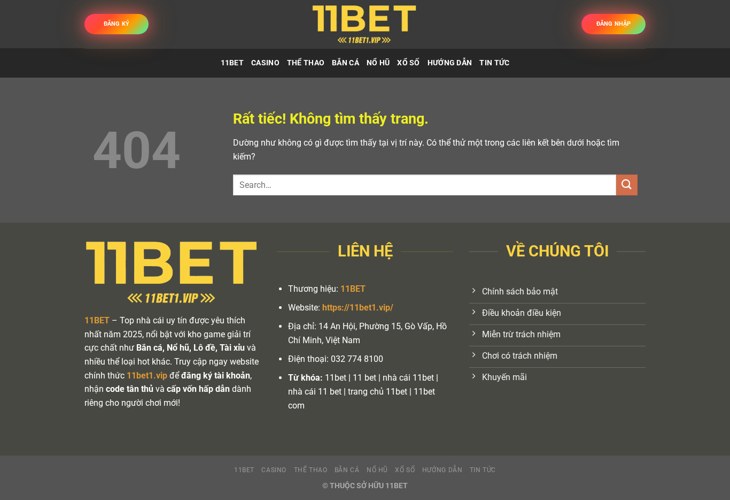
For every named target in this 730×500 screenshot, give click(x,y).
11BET (232, 62)
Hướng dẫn (450, 62)
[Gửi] (627, 185)
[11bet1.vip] (365, 24)
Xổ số (408, 62)
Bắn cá (345, 62)
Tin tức (494, 62)
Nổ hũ (378, 62)
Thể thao (305, 62)
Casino (265, 62)
